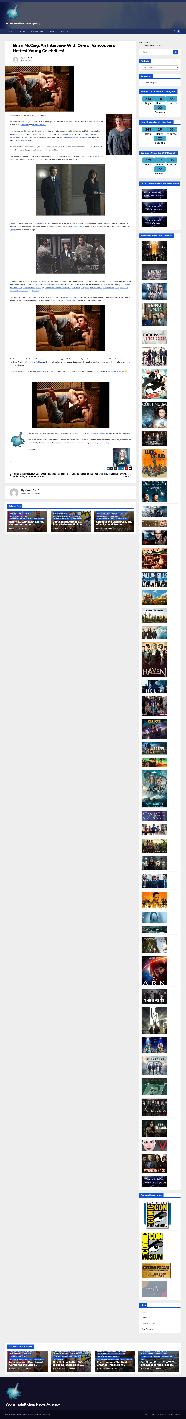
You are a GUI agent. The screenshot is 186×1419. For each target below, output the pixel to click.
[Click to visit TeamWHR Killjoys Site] (154, 729)
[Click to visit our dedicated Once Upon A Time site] (154, 816)
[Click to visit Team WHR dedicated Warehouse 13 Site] (154, 1163)
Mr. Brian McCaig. (118, 371)
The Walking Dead (161, 1354)
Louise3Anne (50, 288)
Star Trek (105, 513)
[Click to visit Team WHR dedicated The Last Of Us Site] (154, 1020)
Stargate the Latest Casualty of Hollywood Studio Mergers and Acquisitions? (114, 524)
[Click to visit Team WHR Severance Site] (154, 881)
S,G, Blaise (76, 516)
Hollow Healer (77, 510)
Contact (22, 31)
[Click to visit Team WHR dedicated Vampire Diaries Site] (154, 1107)
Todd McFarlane (146, 1356)
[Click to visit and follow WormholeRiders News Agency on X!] (154, 222)
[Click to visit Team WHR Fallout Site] (154, 597)
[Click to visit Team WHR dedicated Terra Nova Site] (154, 945)
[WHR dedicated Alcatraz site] (154, 272)
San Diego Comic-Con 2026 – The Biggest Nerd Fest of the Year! (158, 1365)
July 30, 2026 (104, 1369)
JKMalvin (35, 291)
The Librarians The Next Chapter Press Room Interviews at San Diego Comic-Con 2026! (112, 1366)
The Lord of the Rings (160, 1351)
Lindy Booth (122, 1351)
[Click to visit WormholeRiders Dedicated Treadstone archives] (154, 1087)
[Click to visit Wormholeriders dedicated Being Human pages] (154, 315)
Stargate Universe (77, 227)
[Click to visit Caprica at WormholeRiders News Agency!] (154, 356)
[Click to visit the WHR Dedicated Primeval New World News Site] (154, 829)
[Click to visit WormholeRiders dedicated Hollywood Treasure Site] (154, 706)
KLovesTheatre (108, 288)
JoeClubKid (124, 288)
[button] (174, 31)
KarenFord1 (27, 58)
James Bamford (69, 137)
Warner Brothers (121, 519)
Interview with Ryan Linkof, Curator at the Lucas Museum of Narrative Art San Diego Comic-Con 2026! (26, 1366)
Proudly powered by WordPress (16, 1414)
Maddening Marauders (60, 513)
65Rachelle (76, 288)
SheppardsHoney (29, 288)
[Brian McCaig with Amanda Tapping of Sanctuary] (71, 190)
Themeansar (46, 1414)
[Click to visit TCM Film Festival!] (154, 1289)
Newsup (36, 1414)
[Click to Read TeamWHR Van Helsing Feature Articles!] (154, 1128)
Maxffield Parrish (16, 510)
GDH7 (117, 288)
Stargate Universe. (39, 125)
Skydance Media (121, 510)
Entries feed (146, 1318)
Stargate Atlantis (103, 516)
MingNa (13, 230)
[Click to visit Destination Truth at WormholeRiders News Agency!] (154, 524)
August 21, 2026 (18, 1369)
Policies (65, 31)
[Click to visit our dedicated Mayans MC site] (154, 762)
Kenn (38, 433)
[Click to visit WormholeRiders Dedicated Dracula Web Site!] (154, 538)
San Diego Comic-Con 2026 (18, 516)
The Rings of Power (147, 1354)
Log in (144, 1312)
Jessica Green (111, 1351)
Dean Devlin (101, 1351)
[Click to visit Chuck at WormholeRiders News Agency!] (154, 384)
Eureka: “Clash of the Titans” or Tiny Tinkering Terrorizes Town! (100, 475)
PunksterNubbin (16, 288)
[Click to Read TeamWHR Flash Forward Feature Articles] (154, 615)
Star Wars (114, 513)
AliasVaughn (23, 291)
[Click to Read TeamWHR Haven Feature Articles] (154, 659)
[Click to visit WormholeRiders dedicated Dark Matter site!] (154, 438)
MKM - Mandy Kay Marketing (62, 516)
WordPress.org (148, 1329)
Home (10, 31)
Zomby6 (58, 288)
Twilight (157, 1356)
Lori (25, 528)
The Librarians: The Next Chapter (108, 1356)
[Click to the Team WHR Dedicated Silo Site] (154, 900)
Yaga (142, 1359)
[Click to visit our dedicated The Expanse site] (154, 1065)
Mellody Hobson (29, 510)
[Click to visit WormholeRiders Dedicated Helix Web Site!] (154, 686)
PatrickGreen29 (96, 288)
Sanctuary (25, 125)
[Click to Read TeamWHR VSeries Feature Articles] (154, 1145)
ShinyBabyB (85, 288)
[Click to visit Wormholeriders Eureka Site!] (154, 558)
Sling (98, 513)
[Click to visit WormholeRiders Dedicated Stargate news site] (154, 917)
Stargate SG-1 (115, 516)
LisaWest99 (66, 288)
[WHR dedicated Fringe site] (154, 632)
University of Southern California (21, 519)
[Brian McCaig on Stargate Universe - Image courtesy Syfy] (71, 254)
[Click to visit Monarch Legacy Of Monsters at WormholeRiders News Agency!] (154, 789)
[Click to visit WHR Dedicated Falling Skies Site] (154, 579)
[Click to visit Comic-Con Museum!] (152, 1246)
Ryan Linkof (27, 513)
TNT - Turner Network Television (108, 1359)
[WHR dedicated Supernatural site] (154, 929)
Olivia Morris (101, 1354)
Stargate (122, 513)
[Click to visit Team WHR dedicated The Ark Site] (154, 970)
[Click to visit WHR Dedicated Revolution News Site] (154, 846)
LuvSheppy (40, 288)
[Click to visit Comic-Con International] (156, 1215)
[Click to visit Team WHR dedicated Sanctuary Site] (154, 863)
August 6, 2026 (61, 1369)
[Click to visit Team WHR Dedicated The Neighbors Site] (154, 1045)
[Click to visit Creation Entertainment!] (156, 1270)
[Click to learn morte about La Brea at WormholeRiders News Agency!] (154, 748)
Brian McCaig (45, 223)
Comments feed (148, 1323)
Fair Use (53, 31)
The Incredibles (146, 1351)
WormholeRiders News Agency (22, 23)
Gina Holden (25, 140)
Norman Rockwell (16, 513)
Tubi (112, 519)
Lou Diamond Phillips (83, 137)
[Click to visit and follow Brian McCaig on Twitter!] (71, 328)
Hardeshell (14, 291)
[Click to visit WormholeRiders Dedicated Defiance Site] (154, 511)
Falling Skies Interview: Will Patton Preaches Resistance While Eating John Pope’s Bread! (40, 475)
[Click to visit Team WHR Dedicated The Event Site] (154, 996)
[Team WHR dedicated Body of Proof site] (154, 336)
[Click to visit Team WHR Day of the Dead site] (154, 463)
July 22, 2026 (148, 1369)
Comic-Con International (61, 510)
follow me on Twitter (33, 362)
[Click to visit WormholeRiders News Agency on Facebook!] (154, 207)
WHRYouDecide (39, 519)
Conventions (37, 31)
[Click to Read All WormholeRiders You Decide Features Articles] (154, 194)
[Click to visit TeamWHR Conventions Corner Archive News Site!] (154, 1181)
